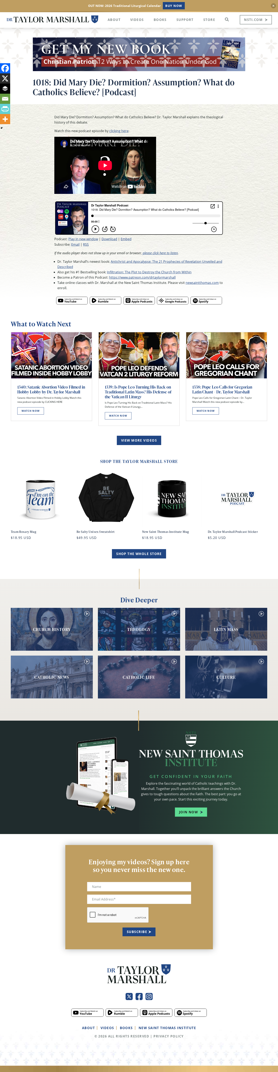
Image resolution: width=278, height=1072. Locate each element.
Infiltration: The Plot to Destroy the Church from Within (149, 272)
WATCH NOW (31, 411)
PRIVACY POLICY (168, 1036)
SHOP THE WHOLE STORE (139, 554)
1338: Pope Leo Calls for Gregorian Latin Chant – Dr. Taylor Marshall (222, 389)
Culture (226, 677)
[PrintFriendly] (5, 109)
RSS (86, 244)
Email (75, 244)
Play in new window (83, 239)
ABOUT (88, 1028)
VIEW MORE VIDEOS (139, 440)
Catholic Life (139, 677)
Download (109, 239)
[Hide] (1, 128)
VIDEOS (107, 1028)
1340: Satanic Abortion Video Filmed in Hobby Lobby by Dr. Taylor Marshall (51, 389)
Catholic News (51, 677)
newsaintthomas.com (202, 282)
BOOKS (126, 1028)
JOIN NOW (188, 812)
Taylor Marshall (52, 19)
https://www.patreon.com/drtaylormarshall (142, 277)
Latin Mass (226, 629)
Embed (126, 239)
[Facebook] (5, 68)
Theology (139, 629)
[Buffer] (5, 89)
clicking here (118, 131)
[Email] (5, 99)
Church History (52, 629)
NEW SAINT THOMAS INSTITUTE (167, 1028)
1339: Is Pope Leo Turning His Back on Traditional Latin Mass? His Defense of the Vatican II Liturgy (138, 392)
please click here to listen (160, 253)
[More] (5, 119)
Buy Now (173, 6)
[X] (5, 78)
